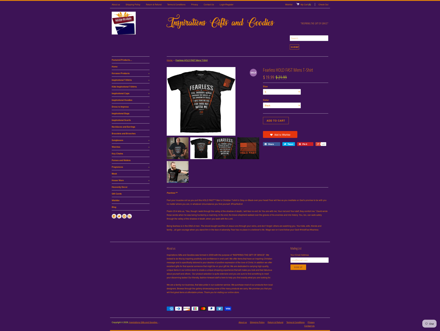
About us (116, 4)
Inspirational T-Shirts (131, 79)
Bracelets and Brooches (124, 133)
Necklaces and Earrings (123, 126)
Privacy (194, 4)
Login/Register (226, 4)
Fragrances (131, 166)
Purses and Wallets (121, 160)
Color (266, 100)
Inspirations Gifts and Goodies (143, 322)
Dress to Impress (131, 106)
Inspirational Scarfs (121, 120)
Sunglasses (131, 140)
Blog (114, 207)
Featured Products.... (122, 59)
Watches (131, 146)
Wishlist (288, 4)
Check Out (323, 4)
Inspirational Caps (131, 93)
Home (115, 66)
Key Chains (117, 153)
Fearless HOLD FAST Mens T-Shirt (191, 60)
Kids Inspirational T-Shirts (124, 86)
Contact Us (209, 4)
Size (265, 86)
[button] (280, 134)
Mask (114, 173)
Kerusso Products (131, 73)
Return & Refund (154, 4)
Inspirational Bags (120, 113)
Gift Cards (117, 193)
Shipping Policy (133, 4)
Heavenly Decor (120, 186)
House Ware (131, 180)
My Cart (306, 4)
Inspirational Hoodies (122, 100)
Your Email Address (299, 254)
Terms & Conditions (176, 4)
